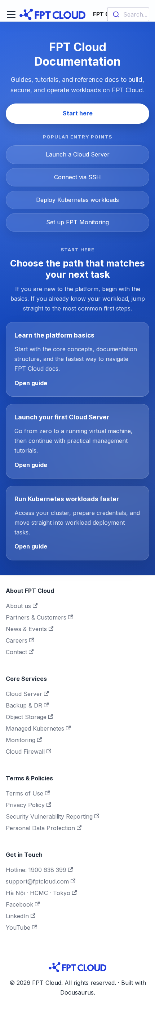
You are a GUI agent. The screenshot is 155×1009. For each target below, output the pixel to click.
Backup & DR (24, 705)
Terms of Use (24, 793)
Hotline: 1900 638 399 (36, 869)
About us (18, 605)
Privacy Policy (25, 804)
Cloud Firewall (25, 751)
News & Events (26, 629)
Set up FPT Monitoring (77, 222)
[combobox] (128, 14)
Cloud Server (24, 693)
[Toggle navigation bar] (11, 14)
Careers (16, 640)
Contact (16, 652)
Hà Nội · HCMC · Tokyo (38, 892)
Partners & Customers (36, 617)
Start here (78, 113)
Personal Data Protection (40, 828)
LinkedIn (17, 916)
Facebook (19, 904)
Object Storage (26, 717)
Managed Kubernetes (35, 728)
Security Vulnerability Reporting (49, 816)
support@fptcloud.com (37, 881)
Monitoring (20, 740)
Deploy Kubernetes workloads (77, 199)
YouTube (18, 927)
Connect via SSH (77, 177)
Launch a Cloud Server (78, 154)
